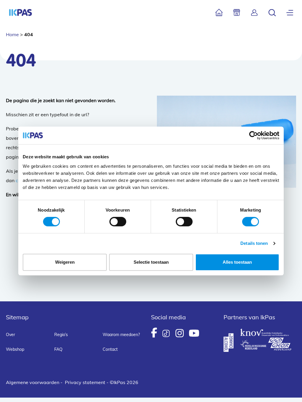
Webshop (15, 349)
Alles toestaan (237, 262)
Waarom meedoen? (121, 334)
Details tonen (254, 243)
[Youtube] (194, 333)
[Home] (219, 12)
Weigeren (65, 262)
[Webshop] (236, 12)
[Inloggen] (254, 12)
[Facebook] (154, 332)
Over (10, 334)
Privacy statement (85, 382)
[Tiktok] (166, 333)
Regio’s (61, 334)
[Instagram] (179, 333)
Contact (110, 349)
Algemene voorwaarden (32, 382)
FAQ (58, 349)
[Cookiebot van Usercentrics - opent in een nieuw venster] (253, 135)
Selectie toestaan (151, 262)
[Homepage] (20, 12)
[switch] (117, 221)
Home (12, 34)
